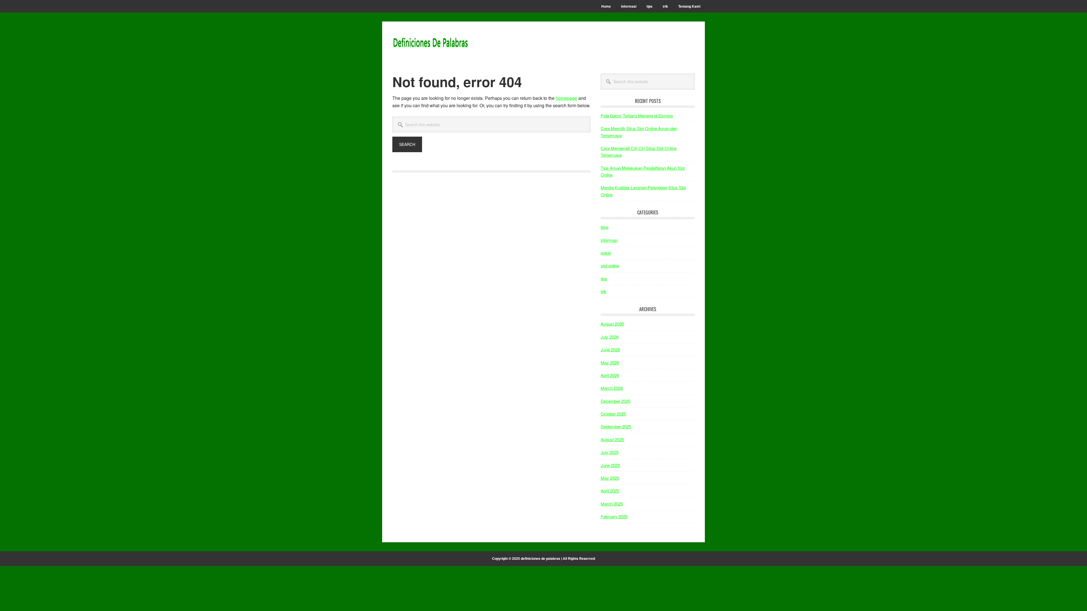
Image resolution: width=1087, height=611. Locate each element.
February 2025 (614, 516)
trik (603, 291)
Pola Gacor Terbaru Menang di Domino (637, 116)
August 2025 (612, 439)
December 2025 (615, 401)
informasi (609, 240)
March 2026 (612, 388)
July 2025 (610, 452)
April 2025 (610, 491)
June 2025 (610, 465)
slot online (610, 265)
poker (606, 253)
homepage (566, 98)
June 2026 (610, 349)
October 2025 (613, 414)
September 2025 (616, 426)
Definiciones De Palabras (430, 43)
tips (604, 278)
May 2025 (610, 478)
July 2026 (610, 337)
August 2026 (612, 324)
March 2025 (612, 504)
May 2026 (610, 362)
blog (604, 227)
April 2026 (610, 375)
